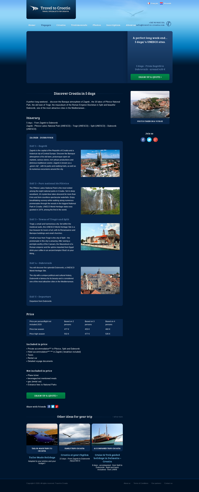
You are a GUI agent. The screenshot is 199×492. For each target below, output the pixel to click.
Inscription (113, 25)
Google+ (56, 406)
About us (131, 25)
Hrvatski (167, 3)
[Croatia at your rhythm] (74, 434)
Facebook (49, 406)
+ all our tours (118, 417)
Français (154, 3)
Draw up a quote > (150, 77)
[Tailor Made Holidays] (42, 434)
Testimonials (79, 25)
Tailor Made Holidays (42, 457)
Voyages (46, 25)
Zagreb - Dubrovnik (41, 137)
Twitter (52, 406)
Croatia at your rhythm (75, 454)
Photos (97, 25)
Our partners (156, 483)
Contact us (168, 483)
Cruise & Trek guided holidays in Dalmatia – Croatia (107, 458)
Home (31, 25)
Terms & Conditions (141, 483)
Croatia (61, 25)
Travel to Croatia (51, 9)
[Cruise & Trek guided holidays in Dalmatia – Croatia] (107, 434)
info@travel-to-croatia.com (150, 25)
